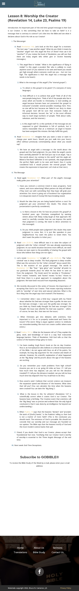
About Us (39, 547)
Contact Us (58, 552)
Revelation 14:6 (28, 46)
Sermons (57, 547)
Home (20, 547)
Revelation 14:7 (28, 137)
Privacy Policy (65, 588)
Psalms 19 (29, 412)
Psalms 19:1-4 (26, 332)
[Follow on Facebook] (39, 571)
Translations (20, 552)
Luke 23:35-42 (27, 242)
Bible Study (39, 552)
